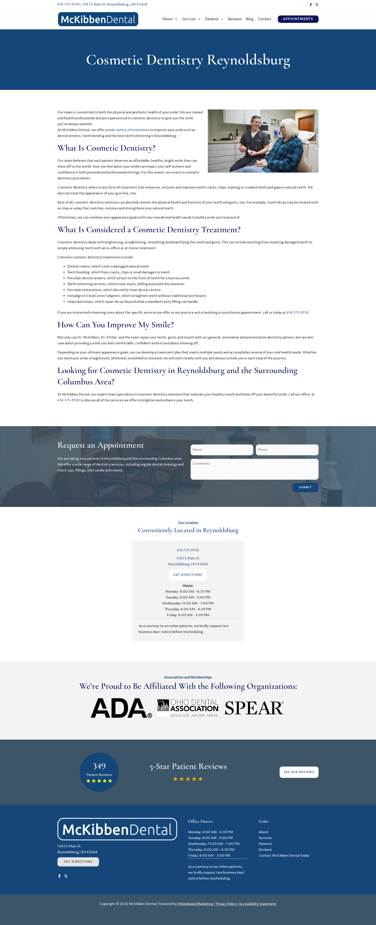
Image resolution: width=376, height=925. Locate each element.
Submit (305, 487)
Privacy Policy (226, 904)
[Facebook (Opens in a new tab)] (310, 4)
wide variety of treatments (128, 130)
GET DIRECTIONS (188, 575)
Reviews (235, 19)
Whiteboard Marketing (195, 904)
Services (189, 19)
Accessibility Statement (257, 904)
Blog (249, 19)
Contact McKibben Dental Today (284, 855)
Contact (264, 19)
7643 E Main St (188, 558)
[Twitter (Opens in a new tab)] (317, 4)
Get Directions (78, 862)
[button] (298, 19)
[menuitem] (170, 19)
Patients (212, 19)
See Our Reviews (299, 772)
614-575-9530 (68, 4)
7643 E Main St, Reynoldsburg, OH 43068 (114, 4)
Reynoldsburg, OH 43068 (188, 564)
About (167, 19)
